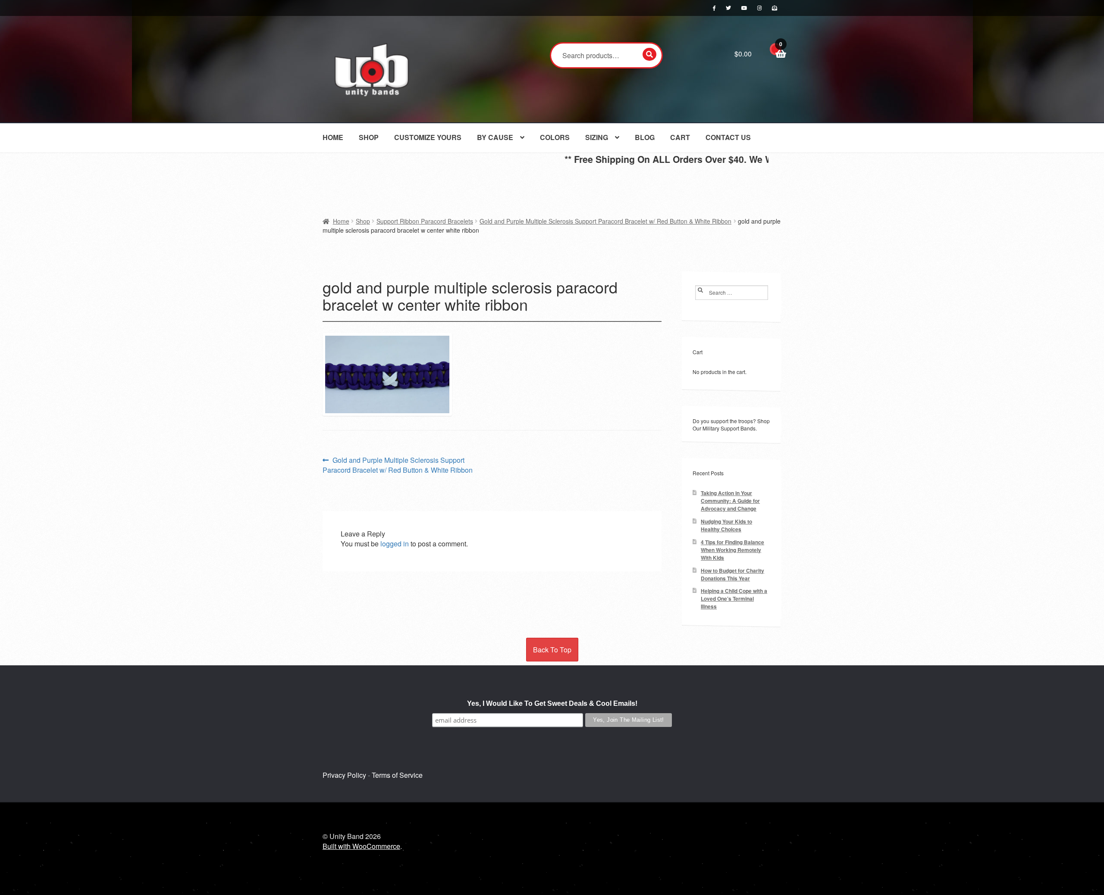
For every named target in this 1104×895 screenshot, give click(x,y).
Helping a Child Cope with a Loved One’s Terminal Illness (734, 598)
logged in (394, 544)
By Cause (495, 137)
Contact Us (728, 137)
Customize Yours (427, 137)
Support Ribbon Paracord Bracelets (424, 221)
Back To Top (552, 650)
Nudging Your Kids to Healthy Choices (726, 525)
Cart (680, 137)
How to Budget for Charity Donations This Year (732, 574)
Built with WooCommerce (361, 846)
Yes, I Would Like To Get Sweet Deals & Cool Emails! (552, 703)
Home (333, 137)
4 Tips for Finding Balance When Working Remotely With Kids (732, 550)
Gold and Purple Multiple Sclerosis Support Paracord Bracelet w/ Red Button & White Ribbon (605, 221)
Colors (555, 137)
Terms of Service (397, 775)
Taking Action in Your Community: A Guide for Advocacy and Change (730, 501)
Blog (645, 137)
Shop (369, 137)
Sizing (596, 137)
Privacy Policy (344, 775)
